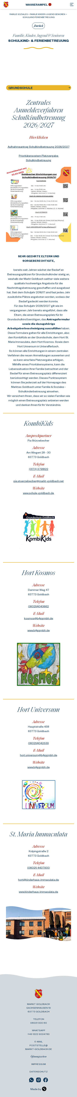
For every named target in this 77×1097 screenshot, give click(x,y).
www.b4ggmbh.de (38, 630)
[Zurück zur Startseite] (6, 5)
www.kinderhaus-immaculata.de (38, 891)
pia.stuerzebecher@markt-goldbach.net (38, 481)
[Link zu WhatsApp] (31, 1080)
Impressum (38, 1063)
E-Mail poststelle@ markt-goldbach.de (38, 1045)
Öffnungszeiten (38, 1056)
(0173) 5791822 (38, 469)
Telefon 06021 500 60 (38, 1020)
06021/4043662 (38, 606)
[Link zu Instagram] (38, 1080)
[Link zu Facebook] (45, 1080)
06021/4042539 (38, 743)
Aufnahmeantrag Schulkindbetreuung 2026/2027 (39, 146)
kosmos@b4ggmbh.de (38, 618)
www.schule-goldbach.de (38, 493)
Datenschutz (39, 1071)
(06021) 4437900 (38, 867)
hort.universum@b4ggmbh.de (38, 755)
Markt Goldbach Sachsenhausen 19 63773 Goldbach (38, 1007)
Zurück (38, 26)
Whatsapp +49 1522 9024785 (38, 1032)
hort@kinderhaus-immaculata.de (38, 879)
